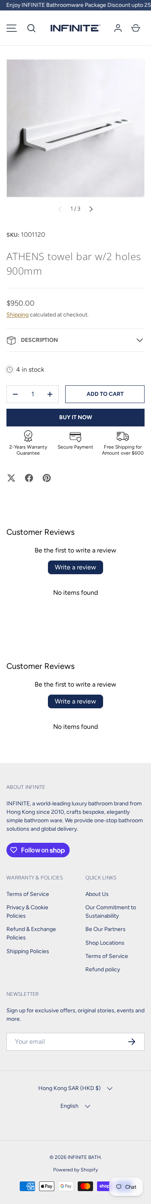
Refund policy (102, 969)
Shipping (17, 314)
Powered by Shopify (75, 1170)
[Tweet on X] (11, 478)
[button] (31, 28)
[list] (75, 128)
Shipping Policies (27, 951)
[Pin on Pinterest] (47, 478)
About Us (97, 894)
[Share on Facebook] (29, 478)
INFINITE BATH (84, 1157)
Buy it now (75, 417)
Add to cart (105, 394)
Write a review (75, 567)
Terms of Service (27, 894)
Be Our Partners (105, 929)
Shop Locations (104, 942)
